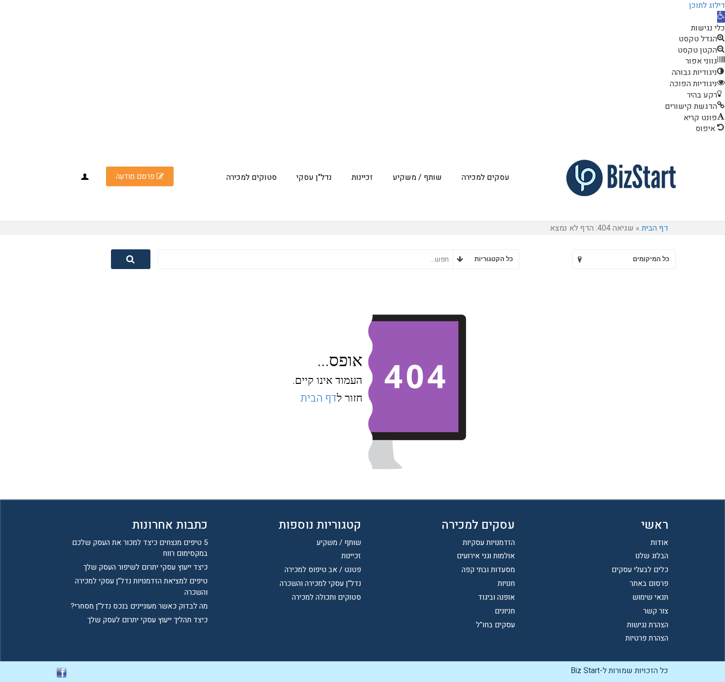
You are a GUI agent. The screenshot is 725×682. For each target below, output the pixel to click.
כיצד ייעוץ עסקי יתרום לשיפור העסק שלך (145, 567)
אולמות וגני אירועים (486, 555)
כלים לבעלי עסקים (640, 569)
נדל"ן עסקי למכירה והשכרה (320, 583)
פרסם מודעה (136, 176)
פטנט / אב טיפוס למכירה (323, 569)
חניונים (505, 611)
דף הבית (655, 228)
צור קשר (655, 611)
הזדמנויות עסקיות (489, 542)
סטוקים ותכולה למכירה (326, 597)
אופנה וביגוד (496, 597)
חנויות (506, 583)
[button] (721, 17)
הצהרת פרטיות (646, 638)
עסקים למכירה (485, 177)
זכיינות (362, 177)
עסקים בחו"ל (495, 624)
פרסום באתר (649, 583)
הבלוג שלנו (651, 555)
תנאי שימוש (650, 597)
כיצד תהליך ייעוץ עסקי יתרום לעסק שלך (147, 619)
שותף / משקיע (417, 177)
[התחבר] (85, 176)
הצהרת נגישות (647, 624)
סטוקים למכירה (251, 177)
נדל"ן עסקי (314, 177)
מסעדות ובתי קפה (488, 569)
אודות (659, 542)
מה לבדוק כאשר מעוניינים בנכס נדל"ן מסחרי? (139, 606)
